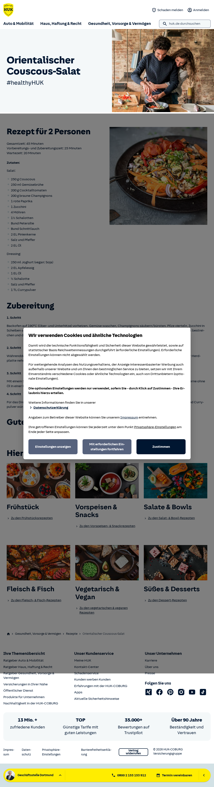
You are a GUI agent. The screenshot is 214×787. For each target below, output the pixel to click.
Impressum (129, 417)
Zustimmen (161, 447)
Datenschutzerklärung (50, 407)
